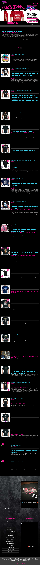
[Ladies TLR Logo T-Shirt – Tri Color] (5, 398)
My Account (10, 551)
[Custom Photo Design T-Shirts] (5, 144)
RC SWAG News (10, 535)
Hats (10, 506)
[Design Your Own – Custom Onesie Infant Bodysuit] (5, 269)
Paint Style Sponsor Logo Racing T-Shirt (18, 201)
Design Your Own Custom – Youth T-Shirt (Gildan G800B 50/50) (23, 160)
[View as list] (21, 48)
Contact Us (10, 525)
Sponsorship (10, 545)
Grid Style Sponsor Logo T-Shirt (17, 178)
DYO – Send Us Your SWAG (16, 351)
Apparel (10, 481)
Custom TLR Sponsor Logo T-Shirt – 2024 (19, 112)
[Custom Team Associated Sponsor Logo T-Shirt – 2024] (5, 90)
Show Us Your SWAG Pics (10, 541)
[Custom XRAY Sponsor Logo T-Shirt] (5, 285)
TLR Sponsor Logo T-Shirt (16, 445)
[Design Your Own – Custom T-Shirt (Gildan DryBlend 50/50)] (5, 125)
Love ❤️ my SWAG (29, 546)
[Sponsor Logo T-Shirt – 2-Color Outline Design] (5, 299)
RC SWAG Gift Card (10, 514)
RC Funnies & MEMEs (10, 549)
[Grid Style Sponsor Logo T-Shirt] (5, 178)
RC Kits (10, 510)
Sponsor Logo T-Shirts (10, 483)
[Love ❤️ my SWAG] (29, 534)
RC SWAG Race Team (10, 547)
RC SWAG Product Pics (10, 531)
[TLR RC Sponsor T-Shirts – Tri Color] (5, 461)
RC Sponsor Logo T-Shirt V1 (16, 429)
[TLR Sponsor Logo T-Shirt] (5, 445)
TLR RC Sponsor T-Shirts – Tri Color (18, 461)
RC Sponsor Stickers (10, 493)
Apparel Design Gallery (29, 135)
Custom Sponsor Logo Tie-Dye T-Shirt (18, 54)
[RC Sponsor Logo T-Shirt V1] (5, 429)
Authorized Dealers (10, 543)
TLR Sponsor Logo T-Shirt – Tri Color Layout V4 (20, 334)
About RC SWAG (10, 529)
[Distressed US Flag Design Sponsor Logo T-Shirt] (5, 68)
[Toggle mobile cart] (33, 3)
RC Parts (10, 512)
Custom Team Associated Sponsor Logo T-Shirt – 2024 (21, 90)
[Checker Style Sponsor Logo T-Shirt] (5, 224)
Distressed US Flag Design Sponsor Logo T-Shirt (20, 68)
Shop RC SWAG (10, 523)
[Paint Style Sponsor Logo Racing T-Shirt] (5, 201)
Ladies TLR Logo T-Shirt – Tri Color (17, 398)
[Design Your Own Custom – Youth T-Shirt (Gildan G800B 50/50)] (5, 160)
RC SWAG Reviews (10, 527)
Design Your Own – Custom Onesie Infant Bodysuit (20, 269)
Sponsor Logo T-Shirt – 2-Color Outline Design (20, 299)
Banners (10, 485)
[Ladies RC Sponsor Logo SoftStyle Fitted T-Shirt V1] (5, 382)
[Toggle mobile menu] (37, 3)
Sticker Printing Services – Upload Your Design (10, 489)
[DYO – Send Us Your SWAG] (5, 351)
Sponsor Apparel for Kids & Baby (10, 508)
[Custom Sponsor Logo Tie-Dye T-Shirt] (5, 54)
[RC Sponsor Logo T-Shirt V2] (5, 413)
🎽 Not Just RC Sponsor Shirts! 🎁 (29, 502)
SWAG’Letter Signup (10, 537)
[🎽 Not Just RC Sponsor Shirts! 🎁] (29, 491)
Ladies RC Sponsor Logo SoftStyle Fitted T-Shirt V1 (20, 382)
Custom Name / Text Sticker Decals (10, 487)
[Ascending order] (25, 42)
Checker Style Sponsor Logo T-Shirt (18, 224)
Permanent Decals (10, 491)
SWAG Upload (10, 539)
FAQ (10, 533)
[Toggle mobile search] (35, 3)
